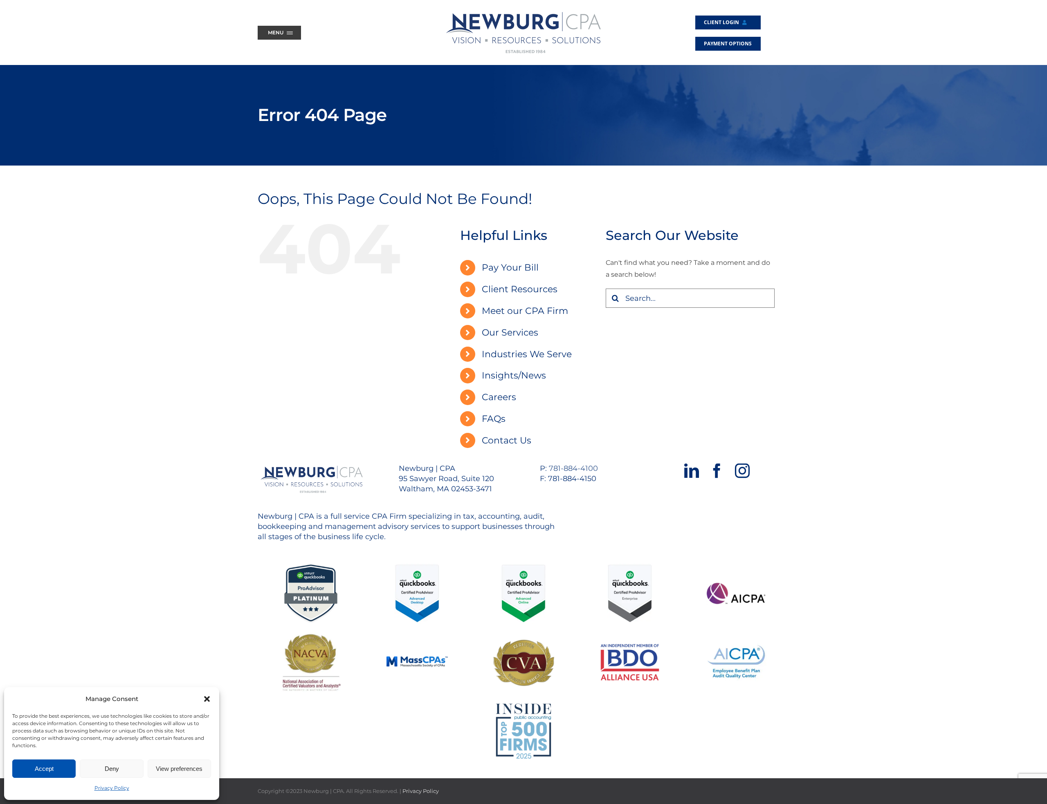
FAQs (494, 418)
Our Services (510, 332)
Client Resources (519, 289)
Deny (112, 768)
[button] (207, 699)
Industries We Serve (527, 354)
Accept (44, 768)
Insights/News (514, 375)
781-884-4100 (573, 468)
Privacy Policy (111, 788)
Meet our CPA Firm (525, 310)
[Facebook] (717, 471)
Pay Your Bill (510, 267)
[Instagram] (742, 471)
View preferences (179, 768)
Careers (499, 397)
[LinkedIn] (691, 471)
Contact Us (506, 440)
